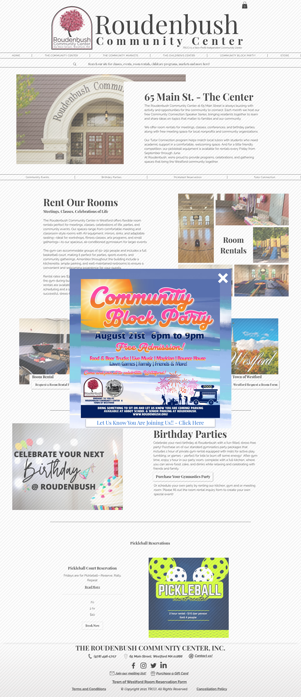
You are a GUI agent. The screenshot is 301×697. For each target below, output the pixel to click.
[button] (223, 278)
